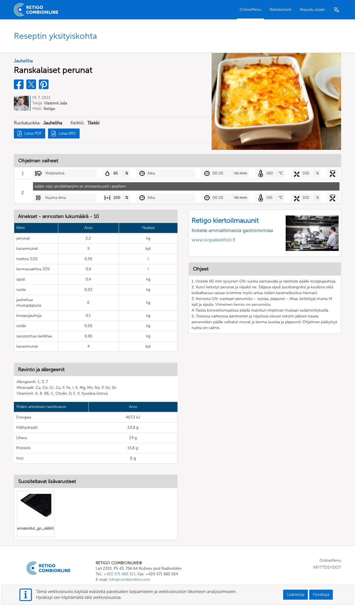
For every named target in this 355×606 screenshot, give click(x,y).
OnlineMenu (250, 9)
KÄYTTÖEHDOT (327, 567)
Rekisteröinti (280, 9)
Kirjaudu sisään (312, 9)
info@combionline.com (129, 579)
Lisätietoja (295, 594)
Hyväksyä (321, 594)
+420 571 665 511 (120, 574)
